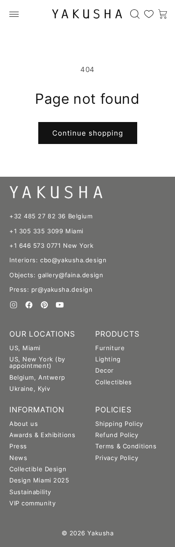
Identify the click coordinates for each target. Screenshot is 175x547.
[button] (14, 14)
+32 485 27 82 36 (37, 216)
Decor (104, 370)
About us (23, 423)
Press (18, 446)
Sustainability (30, 492)
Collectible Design (37, 469)
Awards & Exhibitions (42, 435)
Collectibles (113, 382)
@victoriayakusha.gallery (18, 320)
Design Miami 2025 (39, 480)
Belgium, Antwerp (37, 377)
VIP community (32, 503)
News (18, 457)
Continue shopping (87, 133)
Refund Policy (116, 435)
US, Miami (25, 348)
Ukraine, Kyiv (29, 388)
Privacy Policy (116, 457)
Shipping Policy (119, 423)
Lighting (107, 359)
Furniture (110, 348)
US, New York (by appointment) (37, 362)
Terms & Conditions (125, 446)
